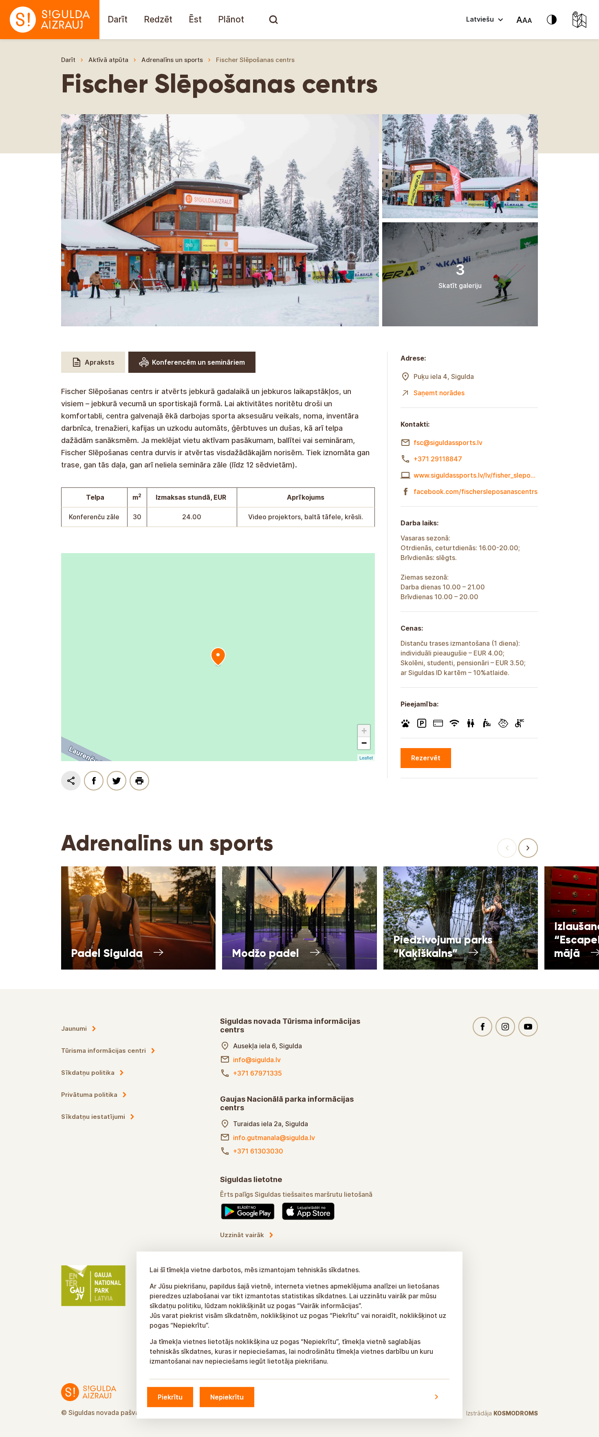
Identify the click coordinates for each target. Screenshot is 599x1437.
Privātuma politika (89, 1094)
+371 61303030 (258, 1151)
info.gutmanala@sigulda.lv (274, 1138)
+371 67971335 (257, 1073)
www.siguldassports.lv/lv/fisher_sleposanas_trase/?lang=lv (476, 475)
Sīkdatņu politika (88, 1072)
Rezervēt (425, 758)
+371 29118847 (438, 459)
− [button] (364, 743)
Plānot (231, 19)
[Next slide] (528, 848)
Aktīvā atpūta (108, 60)
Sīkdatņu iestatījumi (93, 1116)
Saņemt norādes (439, 393)
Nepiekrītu (227, 1397)
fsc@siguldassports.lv (448, 442)
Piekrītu (170, 1397)
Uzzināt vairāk (242, 1235)
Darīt (118, 19)
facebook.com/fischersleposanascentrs (475, 491)
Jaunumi (74, 1028)
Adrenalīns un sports (172, 60)
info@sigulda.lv (257, 1060)
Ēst (195, 19)
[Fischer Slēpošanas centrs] (218, 657)
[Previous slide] (507, 848)
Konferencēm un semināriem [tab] (198, 362)
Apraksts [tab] (100, 362)
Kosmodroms (515, 1413)
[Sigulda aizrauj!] (49, 19)
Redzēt (158, 19)
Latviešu (480, 19)
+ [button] (364, 731)
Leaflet (366, 757)
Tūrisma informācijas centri (103, 1050)
